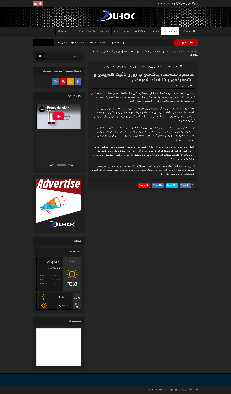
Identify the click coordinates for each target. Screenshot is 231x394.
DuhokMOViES (65, 31)
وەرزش (155, 31)
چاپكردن (185, 86)
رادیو (116, 31)
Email (177, 86)
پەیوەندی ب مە (87, 31)
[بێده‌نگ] (46, 164)
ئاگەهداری (140, 31)
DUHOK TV (151, 390)
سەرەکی (186, 31)
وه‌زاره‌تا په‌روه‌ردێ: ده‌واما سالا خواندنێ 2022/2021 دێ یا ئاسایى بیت (90, 43)
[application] (58, 136)
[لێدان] (76, 164)
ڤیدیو (127, 31)
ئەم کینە (104, 31)
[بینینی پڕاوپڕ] (40, 164)
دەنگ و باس (170, 31)
